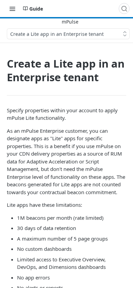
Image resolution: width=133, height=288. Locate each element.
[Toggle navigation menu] (12, 8)
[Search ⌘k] (124, 8)
